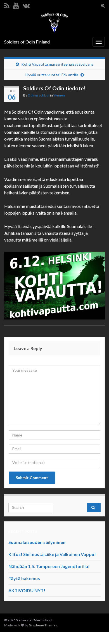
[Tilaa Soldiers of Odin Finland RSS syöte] (7, 5)
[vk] (26, 5)
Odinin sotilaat (38, 95)
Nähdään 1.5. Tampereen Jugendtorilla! (49, 566)
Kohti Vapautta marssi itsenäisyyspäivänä (57, 64)
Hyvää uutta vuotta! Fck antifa (51, 74)
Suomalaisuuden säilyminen (36, 542)
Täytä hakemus (24, 578)
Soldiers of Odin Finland (27, 41)
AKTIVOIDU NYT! (26, 590)
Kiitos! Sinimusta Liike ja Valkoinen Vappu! (52, 554)
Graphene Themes (43, 625)
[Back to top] (96, 619)
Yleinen (59, 95)
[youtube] (16, 5)
